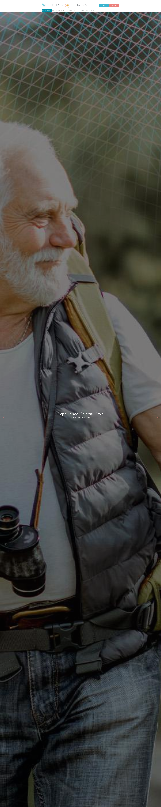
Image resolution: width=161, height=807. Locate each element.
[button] (3, 417)
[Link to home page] (62, 5)
